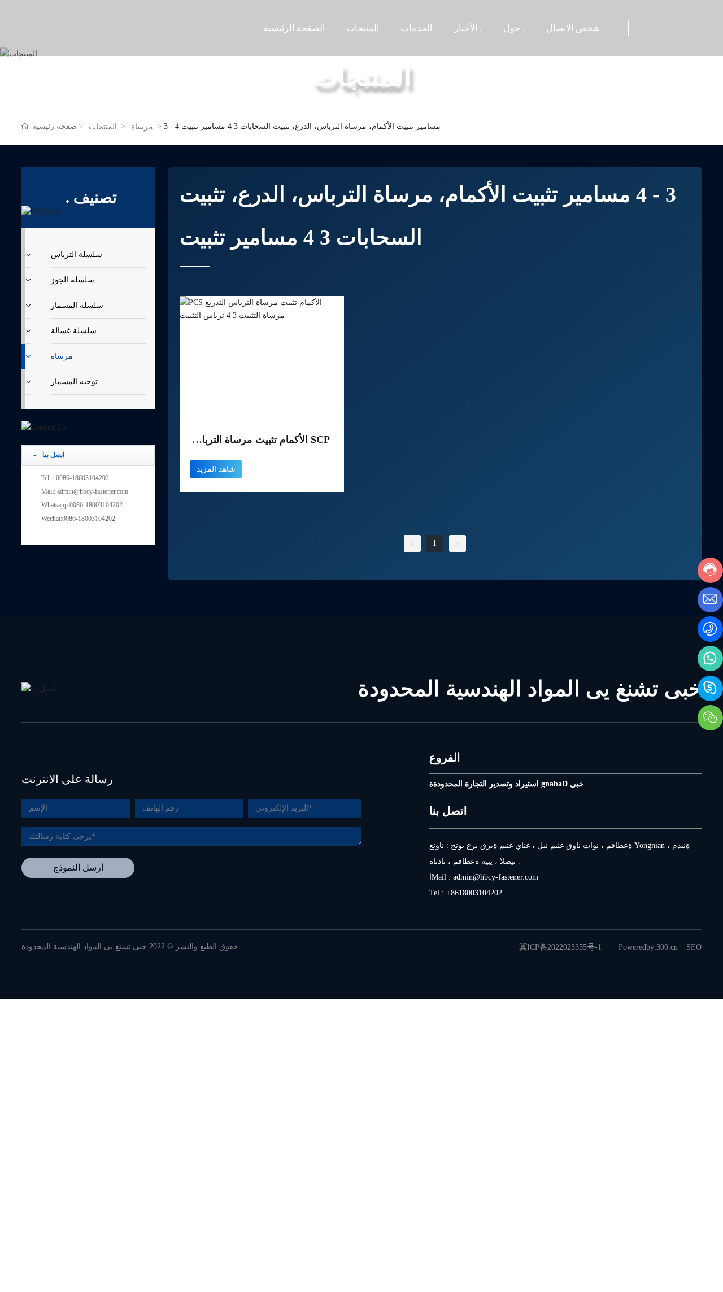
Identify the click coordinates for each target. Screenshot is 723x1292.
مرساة (142, 127)
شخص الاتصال (573, 28)
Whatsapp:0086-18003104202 (82, 505)
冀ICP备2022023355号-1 (560, 947)
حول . (514, 28)
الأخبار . (468, 28)
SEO (694, 947)
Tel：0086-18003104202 (75, 478)
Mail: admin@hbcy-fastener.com (84, 491)
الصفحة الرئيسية (294, 28)
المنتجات (362, 28)
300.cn (667, 947)
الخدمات (416, 28)
